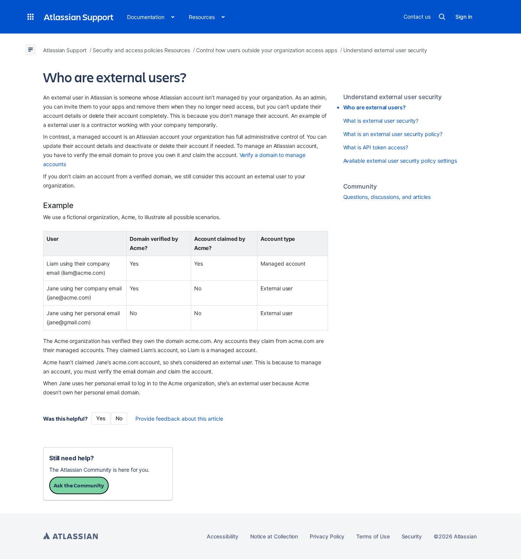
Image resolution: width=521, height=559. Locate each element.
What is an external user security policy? (392, 134)
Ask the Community (79, 485)
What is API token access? (375, 147)
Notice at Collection (274, 536)
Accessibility (222, 536)
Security (412, 536)
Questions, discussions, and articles (387, 197)
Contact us (417, 16)
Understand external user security (392, 97)
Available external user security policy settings (400, 160)
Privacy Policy (327, 536)
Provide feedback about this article (179, 418)
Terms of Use (372, 536)
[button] (30, 16)
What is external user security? (381, 120)
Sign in (463, 16)
